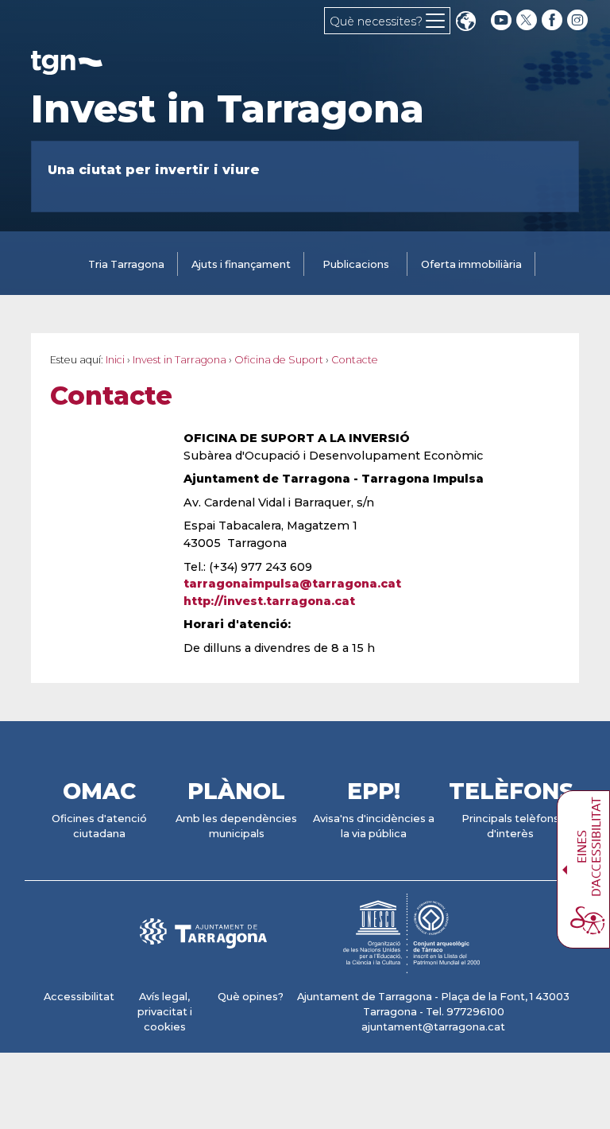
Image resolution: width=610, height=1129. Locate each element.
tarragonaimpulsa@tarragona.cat (292, 583)
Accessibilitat (79, 997)
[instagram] (579, 20)
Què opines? (251, 997)
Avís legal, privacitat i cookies (164, 1012)
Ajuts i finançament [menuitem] (241, 264)
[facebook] (553, 20)
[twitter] (528, 20)
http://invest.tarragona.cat (269, 601)
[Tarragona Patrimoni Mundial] (411, 965)
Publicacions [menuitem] (355, 264)
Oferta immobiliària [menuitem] (471, 264)
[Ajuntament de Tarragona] (66, 67)
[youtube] (501, 20)
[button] (465, 22)
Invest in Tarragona (227, 109)
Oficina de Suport (278, 360)
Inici (115, 360)
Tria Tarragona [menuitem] (126, 264)
